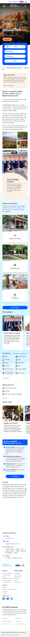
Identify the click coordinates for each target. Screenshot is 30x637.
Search (15, 61)
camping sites (8, 209)
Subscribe (4, 591)
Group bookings (6, 575)
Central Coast (17, 576)
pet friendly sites (19, 209)
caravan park (20, 208)
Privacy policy (4, 635)
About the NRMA (7, 580)
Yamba (16, 580)
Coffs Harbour (18, 575)
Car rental (18, 621)
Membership (5, 618)
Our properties (6, 582)
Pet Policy (4, 398)
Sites (16, 46)
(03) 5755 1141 (9, 538)
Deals (3, 576)
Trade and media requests (9, 589)
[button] (15, 229)
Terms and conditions (14, 635)
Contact (4, 587)
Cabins (23, 46)
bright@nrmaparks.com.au (12, 544)
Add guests (10, 56)
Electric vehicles (6, 624)
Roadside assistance (7, 621)
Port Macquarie (18, 582)
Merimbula (17, 578)
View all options (15, 307)
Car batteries (19, 618)
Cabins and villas (11, 208)
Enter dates (10, 51)
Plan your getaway (7, 573)
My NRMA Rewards (7, 578)
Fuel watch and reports (21, 624)
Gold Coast (17, 573)
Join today (15, 476)
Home (3, 68)
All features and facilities (19, 353)
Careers (4, 593)
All (9, 46)
